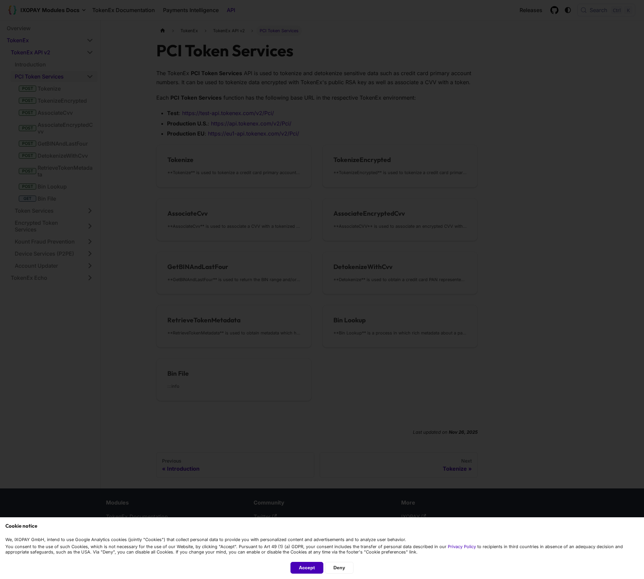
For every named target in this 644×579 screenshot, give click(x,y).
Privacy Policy (462, 546)
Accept (307, 567)
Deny (339, 567)
